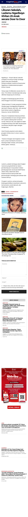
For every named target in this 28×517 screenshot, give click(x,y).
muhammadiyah (14, 191)
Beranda (3, 6)
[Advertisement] (14, 352)
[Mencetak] (20, 29)
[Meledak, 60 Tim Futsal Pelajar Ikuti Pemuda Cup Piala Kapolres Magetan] (14, 440)
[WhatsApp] (9, 29)
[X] (6, 29)
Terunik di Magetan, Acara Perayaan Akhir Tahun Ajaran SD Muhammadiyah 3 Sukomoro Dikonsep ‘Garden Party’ (13, 474)
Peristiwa (9, 6)
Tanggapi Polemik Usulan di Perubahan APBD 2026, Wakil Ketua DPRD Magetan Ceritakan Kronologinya (13, 306)
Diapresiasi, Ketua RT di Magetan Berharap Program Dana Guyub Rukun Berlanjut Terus (13, 319)
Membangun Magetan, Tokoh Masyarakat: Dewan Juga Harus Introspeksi (12, 331)
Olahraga (3, 447)
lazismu (7, 191)
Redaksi (4, 26)
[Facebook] (2, 29)
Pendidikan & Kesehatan (7, 471)
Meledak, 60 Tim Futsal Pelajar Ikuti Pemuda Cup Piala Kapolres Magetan (12, 450)
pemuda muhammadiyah (7, 193)
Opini (2, 423)
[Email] (16, 29)
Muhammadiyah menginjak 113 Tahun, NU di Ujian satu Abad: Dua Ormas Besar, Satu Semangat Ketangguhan (13, 426)
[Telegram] (13, 29)
